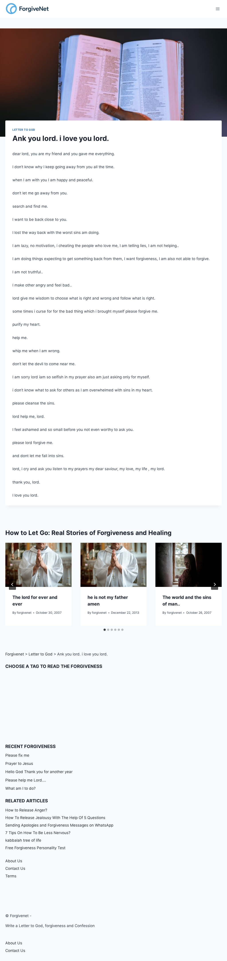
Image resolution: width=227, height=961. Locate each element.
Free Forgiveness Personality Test (35, 848)
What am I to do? (20, 788)
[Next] (214, 584)
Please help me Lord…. (25, 780)
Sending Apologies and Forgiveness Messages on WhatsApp (59, 825)
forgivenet (24, 612)
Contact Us (15, 868)
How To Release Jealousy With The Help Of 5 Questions (55, 817)
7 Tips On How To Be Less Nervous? (37, 833)
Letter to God (23, 129)
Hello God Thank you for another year (38, 772)
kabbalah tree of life (23, 840)
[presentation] (38, 565)
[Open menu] (217, 8)
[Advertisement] (113, 706)
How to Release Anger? (26, 810)
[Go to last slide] (12, 584)
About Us (13, 861)
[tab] (105, 630)
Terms (10, 876)
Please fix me (17, 755)
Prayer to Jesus (19, 763)
